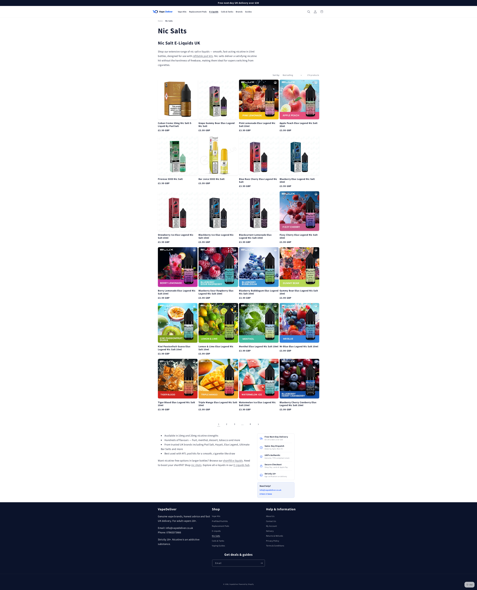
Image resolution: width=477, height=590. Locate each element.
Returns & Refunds (274, 535)
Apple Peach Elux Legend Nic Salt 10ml (299, 125)
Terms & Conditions (275, 545)
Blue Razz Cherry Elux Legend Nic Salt (258, 181)
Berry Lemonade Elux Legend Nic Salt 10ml (177, 292)
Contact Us (271, 521)
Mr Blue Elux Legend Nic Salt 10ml (299, 346)
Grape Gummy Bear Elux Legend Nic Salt (217, 125)
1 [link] (218, 424)
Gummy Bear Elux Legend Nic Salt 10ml (299, 292)
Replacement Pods (220, 526)
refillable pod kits (203, 56)
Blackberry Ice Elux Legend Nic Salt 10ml (216, 236)
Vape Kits (216, 516)
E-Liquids (216, 531)
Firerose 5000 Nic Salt (170, 179)
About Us (270, 516)
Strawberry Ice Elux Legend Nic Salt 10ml (175, 236)
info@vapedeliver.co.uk (270, 490)
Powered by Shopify (246, 584)
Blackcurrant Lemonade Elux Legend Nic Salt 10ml (255, 236)
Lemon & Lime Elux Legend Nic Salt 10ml (216, 348)
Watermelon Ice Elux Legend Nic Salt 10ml (257, 404)
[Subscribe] (261, 563)
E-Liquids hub (242, 465)
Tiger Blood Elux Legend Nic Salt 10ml (176, 404)
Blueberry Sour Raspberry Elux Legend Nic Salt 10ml (216, 292)
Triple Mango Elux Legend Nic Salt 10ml (218, 404)
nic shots (196, 465)
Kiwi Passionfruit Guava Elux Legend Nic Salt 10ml (174, 348)
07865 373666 (266, 494)
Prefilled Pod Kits (220, 521)
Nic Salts (216, 535)
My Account (271, 526)
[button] (182, 12)
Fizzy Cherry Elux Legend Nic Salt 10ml (299, 236)
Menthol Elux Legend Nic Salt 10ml (258, 346)
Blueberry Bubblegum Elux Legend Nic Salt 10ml (258, 292)
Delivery (270, 531)
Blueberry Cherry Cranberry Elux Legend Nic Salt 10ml (298, 404)
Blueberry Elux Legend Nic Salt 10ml (297, 181)
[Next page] (258, 424)
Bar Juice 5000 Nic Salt (212, 179)
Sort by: (276, 75)
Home (160, 21)
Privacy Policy (272, 540)
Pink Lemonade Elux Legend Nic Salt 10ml (257, 125)
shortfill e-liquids (233, 460)
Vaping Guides (218, 545)
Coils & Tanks (218, 540)
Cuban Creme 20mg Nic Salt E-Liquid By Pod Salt (175, 125)
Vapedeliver (233, 584)
